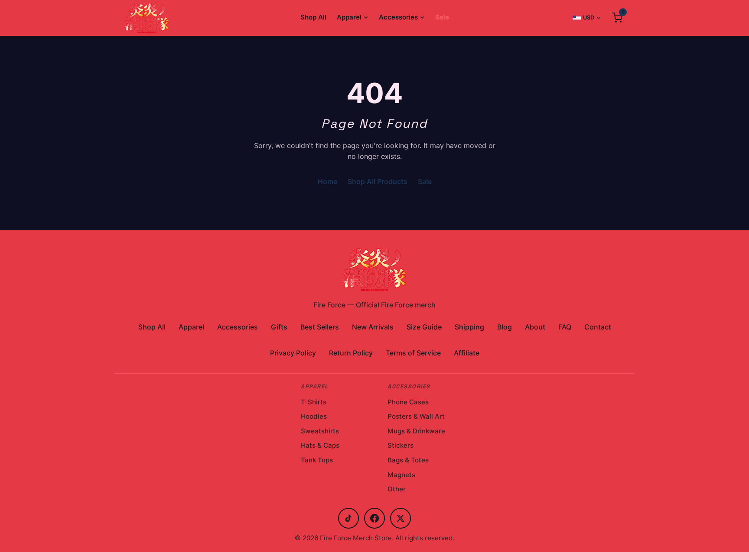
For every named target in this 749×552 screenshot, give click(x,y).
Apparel (349, 17)
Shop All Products (377, 181)
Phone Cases (408, 402)
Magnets (401, 475)
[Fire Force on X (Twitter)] (400, 518)
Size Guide (424, 327)
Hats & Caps (320, 445)
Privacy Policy (293, 353)
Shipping (469, 327)
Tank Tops (317, 460)
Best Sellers (319, 327)
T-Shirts (313, 402)
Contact (597, 327)
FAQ (564, 327)
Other (397, 489)
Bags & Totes (408, 460)
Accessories (398, 17)
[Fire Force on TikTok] (348, 518)
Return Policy (351, 353)
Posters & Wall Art (416, 416)
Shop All (313, 17)
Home (327, 181)
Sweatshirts (320, 431)
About (535, 327)
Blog (504, 327)
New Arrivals (373, 327)
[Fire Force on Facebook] (374, 518)
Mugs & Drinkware (416, 431)
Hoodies (314, 416)
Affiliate (466, 353)
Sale (442, 17)
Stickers (401, 445)
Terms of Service (413, 353)
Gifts (279, 327)
